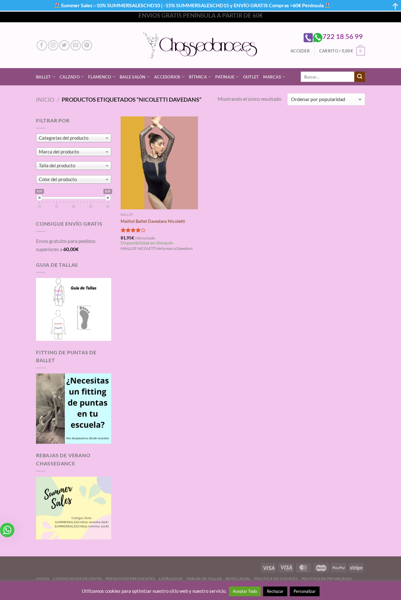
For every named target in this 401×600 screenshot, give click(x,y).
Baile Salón (133, 76)
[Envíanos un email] (75, 45)
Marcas (272, 76)
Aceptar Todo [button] (245, 591)
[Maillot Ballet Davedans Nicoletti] (159, 162)
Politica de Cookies (276, 578)
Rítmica (198, 76)
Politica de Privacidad (327, 578)
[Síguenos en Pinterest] (87, 45)
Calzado (70, 76)
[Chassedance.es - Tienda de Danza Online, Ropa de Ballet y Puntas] (200, 45)
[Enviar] (359, 77)
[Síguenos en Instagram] (53, 45)
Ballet (43, 76)
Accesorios (167, 76)
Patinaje (224, 76)
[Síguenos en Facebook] (42, 45)
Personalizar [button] (305, 591)
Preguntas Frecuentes (130, 578)
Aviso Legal (238, 578)
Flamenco (99, 76)
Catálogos (171, 578)
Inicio (45, 99)
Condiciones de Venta (77, 578)
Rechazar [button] (275, 591)
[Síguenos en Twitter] (64, 45)
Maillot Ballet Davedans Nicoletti (153, 221)
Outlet (251, 76)
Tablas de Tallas (203, 578)
